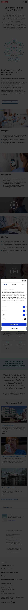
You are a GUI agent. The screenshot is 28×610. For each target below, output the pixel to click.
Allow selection (14, 328)
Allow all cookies (14, 324)
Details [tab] (14, 284)
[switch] (25, 311)
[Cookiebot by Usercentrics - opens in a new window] (21, 281)
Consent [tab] (5, 284)
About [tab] (23, 284)
